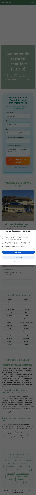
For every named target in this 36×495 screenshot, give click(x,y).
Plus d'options (18, 262)
